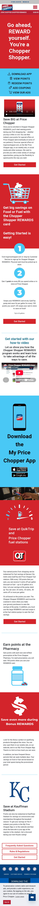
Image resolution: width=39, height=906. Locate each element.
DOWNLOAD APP (21, 74)
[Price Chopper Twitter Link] (10, 869)
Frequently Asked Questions (19, 845)
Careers (6, 874)
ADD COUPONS (21, 87)
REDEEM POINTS (21, 83)
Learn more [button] (19, 896)
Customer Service (16, 874)
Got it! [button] (7, 902)
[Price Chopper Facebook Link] (4, 869)
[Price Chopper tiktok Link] (34, 869)
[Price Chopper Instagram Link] (28, 869)
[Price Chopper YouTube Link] (22, 869)
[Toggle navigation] (35, 7)
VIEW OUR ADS (21, 92)
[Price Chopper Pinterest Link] (16, 869)
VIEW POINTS (21, 78)
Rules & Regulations (19, 851)
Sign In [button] (35, 12)
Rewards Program (30, 874)
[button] (14, 12)
